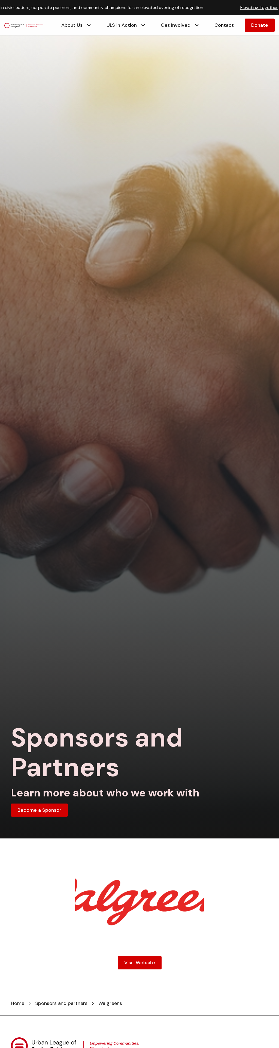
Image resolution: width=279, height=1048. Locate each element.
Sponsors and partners (61, 1003)
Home (17, 1003)
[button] (73, 25)
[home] (27, 25)
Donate (259, 25)
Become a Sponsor (39, 810)
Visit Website (139, 962)
